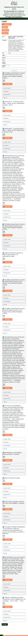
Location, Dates (7, 88)
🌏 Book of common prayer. (11, 478)
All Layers (4, 624)
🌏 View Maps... (6, 24)
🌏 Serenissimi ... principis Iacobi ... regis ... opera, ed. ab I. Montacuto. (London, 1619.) (13, 103)
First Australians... (17, 17)
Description (6, 91)
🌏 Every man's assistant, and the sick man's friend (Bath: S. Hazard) (13, 502)
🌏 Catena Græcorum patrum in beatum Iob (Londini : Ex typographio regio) (12, 254)
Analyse (4, 27)
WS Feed (4, 33)
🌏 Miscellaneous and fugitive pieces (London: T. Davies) (12, 453)
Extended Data (6, 94)
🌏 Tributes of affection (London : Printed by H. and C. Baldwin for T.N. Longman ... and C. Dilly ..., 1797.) (13, 599)
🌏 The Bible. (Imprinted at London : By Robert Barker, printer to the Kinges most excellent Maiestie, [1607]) (14, 75)
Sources (5, 97)
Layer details (14, 70)
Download (4, 30)
